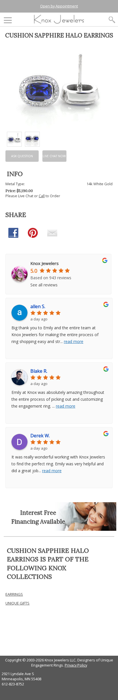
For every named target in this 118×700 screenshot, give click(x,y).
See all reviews (44, 285)
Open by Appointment (59, 6)
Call (42, 195)
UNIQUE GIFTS (17, 603)
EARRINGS (14, 594)
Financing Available (38, 521)
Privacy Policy (76, 665)
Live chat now (54, 156)
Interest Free (38, 512)
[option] (14, 139)
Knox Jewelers (44, 263)
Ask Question (22, 156)
